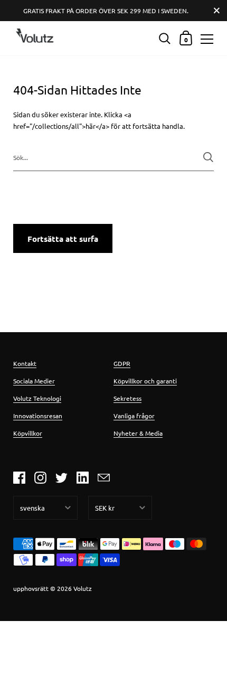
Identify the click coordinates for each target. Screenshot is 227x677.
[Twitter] (61, 477)
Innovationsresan (37, 415)
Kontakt (24, 363)
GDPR (122, 363)
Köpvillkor (27, 433)
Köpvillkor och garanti (145, 381)
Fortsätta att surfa (62, 238)
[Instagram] (40, 477)
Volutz (82, 588)
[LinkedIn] (82, 477)
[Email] (103, 477)
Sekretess (127, 398)
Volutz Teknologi (37, 398)
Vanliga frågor (134, 415)
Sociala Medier (34, 381)
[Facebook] (19, 477)
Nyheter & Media (138, 433)
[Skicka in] (208, 157)
